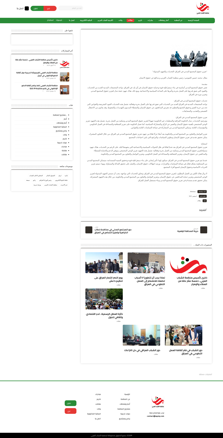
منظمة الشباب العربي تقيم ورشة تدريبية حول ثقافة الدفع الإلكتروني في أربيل (37, 74)
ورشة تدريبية (37, 185)
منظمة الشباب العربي (50, 185)
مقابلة (64, 150)
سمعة (28, 180)
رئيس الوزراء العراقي (45, 180)
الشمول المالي (50, 175)
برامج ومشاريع (61, 130)
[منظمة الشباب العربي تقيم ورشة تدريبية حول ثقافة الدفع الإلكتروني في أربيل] (64, 77)
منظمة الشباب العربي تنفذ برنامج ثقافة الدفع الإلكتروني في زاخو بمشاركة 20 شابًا (40, 87)
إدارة (66, 175)
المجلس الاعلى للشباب (36, 175)
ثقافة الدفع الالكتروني (61, 180)
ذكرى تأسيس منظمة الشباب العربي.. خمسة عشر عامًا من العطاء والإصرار (36, 61)
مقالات (199, 200)
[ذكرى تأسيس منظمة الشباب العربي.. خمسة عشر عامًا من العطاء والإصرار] (64, 64)
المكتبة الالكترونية (60, 126)
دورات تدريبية (62, 142)
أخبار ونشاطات (61, 123)
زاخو (34, 180)
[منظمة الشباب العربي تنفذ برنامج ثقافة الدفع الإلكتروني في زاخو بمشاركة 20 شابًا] (64, 89)
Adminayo (193, 191)
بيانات (65, 134)
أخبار (65, 119)
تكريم (65, 138)
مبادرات (64, 146)
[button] (61, 8)
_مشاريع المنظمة (60, 115)
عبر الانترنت (64, 185)
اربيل (59, 175)
